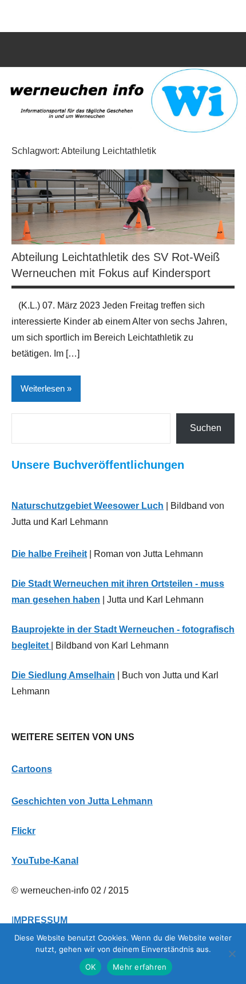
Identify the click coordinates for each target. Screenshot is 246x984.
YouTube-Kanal (44, 861)
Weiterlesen (43, 388)
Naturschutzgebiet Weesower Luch (87, 506)
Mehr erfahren (139, 966)
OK (90, 966)
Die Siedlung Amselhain (63, 675)
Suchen (205, 428)
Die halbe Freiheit (49, 554)
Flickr (23, 831)
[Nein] (231, 953)
